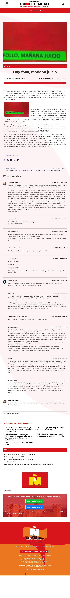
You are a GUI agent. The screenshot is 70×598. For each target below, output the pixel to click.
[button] (5, 160)
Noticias (7, 66)
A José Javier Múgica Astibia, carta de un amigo (18, 459)
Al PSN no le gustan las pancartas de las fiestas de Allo (49, 429)
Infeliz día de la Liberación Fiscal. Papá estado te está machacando (49, 435)
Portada (41, 78)
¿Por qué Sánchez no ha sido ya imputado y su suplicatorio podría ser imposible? (19, 429)
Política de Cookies (48, 546)
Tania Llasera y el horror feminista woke (19, 443)
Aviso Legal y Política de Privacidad (27, 546)
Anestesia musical (9, 461)
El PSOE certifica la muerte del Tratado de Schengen (20, 454)
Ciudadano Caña (13, 182)
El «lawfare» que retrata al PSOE (14, 457)
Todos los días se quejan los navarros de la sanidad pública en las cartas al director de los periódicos (19, 437)
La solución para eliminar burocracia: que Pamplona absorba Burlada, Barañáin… (28, 464)
